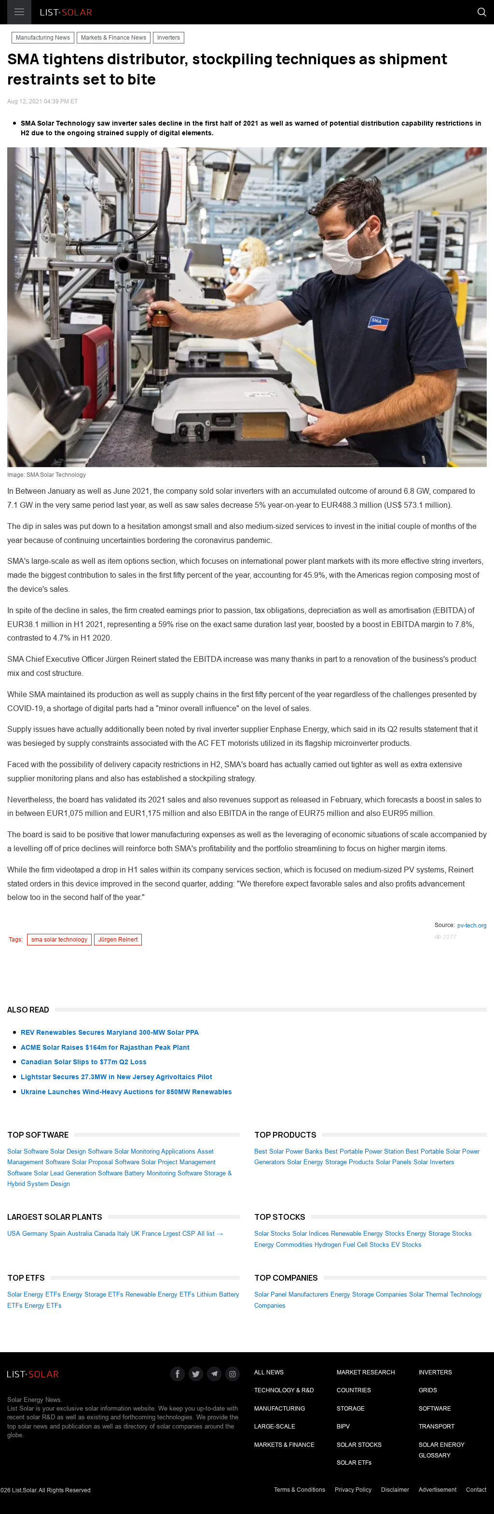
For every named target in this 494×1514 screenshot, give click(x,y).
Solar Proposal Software (105, 1162)
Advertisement (437, 1489)
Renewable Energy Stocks (368, 1233)
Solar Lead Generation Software (78, 1173)
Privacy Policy (353, 1489)
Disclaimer (395, 1489)
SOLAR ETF (354, 1462)
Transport (436, 1426)
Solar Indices (310, 1233)
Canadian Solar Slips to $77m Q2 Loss (84, 1062)
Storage (351, 1408)
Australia (80, 1233)
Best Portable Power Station (364, 1151)
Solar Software (27, 1151)
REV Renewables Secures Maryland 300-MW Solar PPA (110, 1032)
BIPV (343, 1426)
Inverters (168, 37)
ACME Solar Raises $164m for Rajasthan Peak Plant (105, 1047)
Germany (35, 1233)
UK (135, 1233)
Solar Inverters (433, 1162)
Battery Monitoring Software (163, 1173)
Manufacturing (279, 1408)
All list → (210, 1233)
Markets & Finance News (113, 37)
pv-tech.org (472, 925)
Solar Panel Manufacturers (291, 1294)
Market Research (366, 1372)
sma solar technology (59, 939)
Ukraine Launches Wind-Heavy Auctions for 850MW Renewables (126, 1092)
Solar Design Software (81, 1151)
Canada (104, 1233)
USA (13, 1233)
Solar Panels (394, 1162)
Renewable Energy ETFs (160, 1294)
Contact (476, 1489)
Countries (354, 1390)
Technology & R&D (284, 1390)
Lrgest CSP (179, 1233)
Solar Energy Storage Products (330, 1162)
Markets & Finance (284, 1445)
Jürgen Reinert (117, 939)
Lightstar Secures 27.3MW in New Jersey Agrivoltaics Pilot (116, 1077)
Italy (123, 1233)
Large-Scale (274, 1426)
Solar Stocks (272, 1233)
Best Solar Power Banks (288, 1151)
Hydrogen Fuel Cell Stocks (352, 1244)
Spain (58, 1233)
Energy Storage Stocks (439, 1233)
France (151, 1233)
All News (269, 1372)
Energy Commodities (283, 1244)
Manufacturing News (43, 37)
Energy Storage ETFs (93, 1294)
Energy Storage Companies (368, 1294)
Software (435, 1408)
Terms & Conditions (299, 1489)
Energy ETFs (43, 1305)
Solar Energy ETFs (34, 1294)
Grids (428, 1390)
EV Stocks (406, 1244)
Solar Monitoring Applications (154, 1151)
